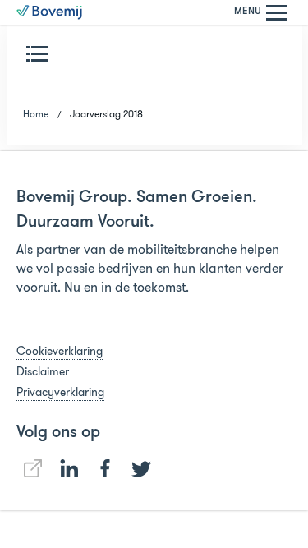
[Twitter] (141, 469)
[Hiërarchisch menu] (41, 53)
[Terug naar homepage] (49, 12)
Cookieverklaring (59, 351)
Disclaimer (42, 371)
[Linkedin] (32, 468)
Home (35, 114)
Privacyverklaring (60, 392)
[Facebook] (105, 468)
